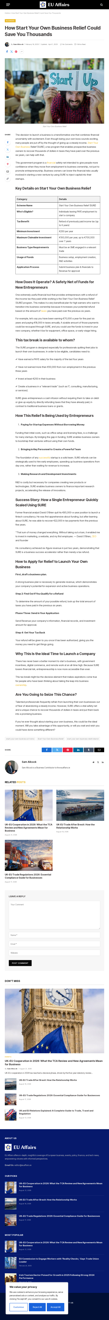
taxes (44, 310)
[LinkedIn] (8, 157)
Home (7, 13)
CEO (94, 536)
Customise (18, 1307)
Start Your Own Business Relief (51, 739)
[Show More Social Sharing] (21, 51)
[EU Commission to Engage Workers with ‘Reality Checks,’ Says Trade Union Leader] (10, 1263)
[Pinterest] (8, 164)
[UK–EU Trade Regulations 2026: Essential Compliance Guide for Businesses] (29, 855)
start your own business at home (20, 739)
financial (51, 162)
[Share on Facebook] (7, 51)
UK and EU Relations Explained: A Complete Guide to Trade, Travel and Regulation (56, 1112)
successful (44, 457)
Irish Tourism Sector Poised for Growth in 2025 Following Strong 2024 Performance (56, 1276)
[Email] (8, 171)
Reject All (37, 1307)
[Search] (101, 4)
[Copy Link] (8, 179)
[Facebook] (8, 142)
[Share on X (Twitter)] (11, 51)
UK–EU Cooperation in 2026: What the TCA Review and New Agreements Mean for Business (28, 827)
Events (8, 1057)
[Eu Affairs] (54, 4)
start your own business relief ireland (83, 739)
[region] (37, 1298)
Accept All (55, 1307)
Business (10, 21)
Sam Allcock (18, 44)
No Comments (67, 44)
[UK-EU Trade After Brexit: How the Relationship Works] (80, 805)
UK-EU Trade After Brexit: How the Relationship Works (75, 826)
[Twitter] (8, 149)
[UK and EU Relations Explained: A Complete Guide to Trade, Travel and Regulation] (10, 1115)
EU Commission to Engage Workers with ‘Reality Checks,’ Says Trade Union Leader (59, 1260)
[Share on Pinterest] (16, 51)
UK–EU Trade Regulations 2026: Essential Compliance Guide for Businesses (28, 876)
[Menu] (8, 4)
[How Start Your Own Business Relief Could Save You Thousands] (54, 91)
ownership (20, 685)
